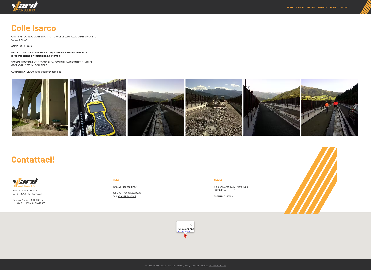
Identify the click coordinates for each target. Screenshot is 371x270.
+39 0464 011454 (132, 193)
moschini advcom (217, 265)
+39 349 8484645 (127, 196)
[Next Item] (354, 107)
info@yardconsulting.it (125, 186)
